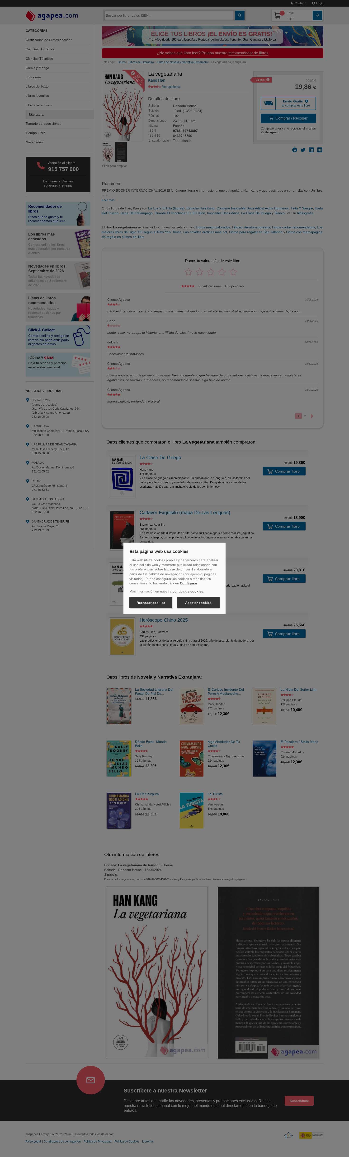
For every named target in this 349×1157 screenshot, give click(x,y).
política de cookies (187, 591)
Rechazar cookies (151, 603)
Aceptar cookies (198, 603)
